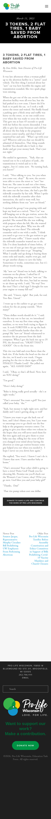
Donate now (25, 745)
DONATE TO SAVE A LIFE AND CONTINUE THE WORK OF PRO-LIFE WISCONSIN (25, 501)
